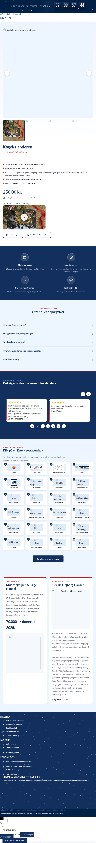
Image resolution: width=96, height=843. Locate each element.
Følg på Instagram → (61, 699)
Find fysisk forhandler (39, 235)
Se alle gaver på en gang (48, 559)
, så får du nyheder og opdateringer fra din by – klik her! (33, 810)
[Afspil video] (24, 217)
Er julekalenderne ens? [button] (48, 342)
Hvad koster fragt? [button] (48, 359)
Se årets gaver (14, 235)
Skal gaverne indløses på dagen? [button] (48, 333)
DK (2, 18)
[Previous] (83, 394)
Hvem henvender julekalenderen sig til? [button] (48, 350)
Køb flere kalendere (14, 840)
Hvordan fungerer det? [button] (48, 325)
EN (9, 18)
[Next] (88, 394)
